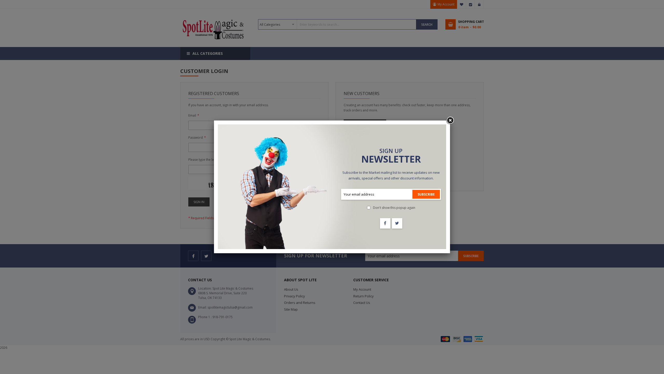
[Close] (450, 120)
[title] (385, 223)
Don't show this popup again (394, 207)
